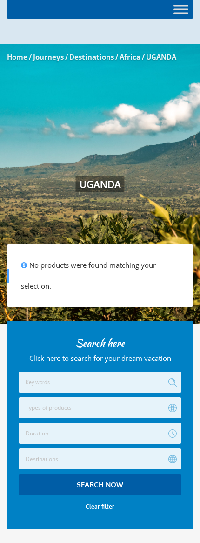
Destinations (91, 56)
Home (17, 56)
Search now (100, 484)
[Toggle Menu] (180, 9)
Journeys (48, 56)
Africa (130, 56)
